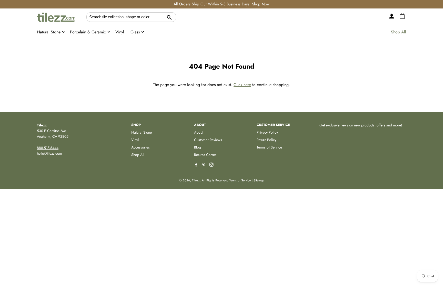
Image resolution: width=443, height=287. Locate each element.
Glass (135, 32)
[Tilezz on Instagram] (212, 165)
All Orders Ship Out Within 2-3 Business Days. (221, 4)
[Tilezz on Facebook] (196, 165)
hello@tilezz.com (49, 153)
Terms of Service (269, 147)
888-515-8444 (47, 147)
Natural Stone (49, 32)
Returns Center (205, 154)
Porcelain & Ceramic (88, 32)
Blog (197, 147)
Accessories (140, 147)
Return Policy (266, 139)
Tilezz (196, 180)
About (198, 132)
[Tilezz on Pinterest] (204, 165)
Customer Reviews (208, 139)
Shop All (398, 32)
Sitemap (259, 180)
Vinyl (119, 32)
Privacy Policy (267, 132)
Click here (242, 85)
